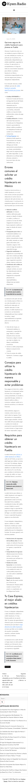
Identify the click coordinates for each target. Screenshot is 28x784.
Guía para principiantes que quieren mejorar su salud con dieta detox (13, 766)
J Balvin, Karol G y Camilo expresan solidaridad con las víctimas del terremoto (12, 749)
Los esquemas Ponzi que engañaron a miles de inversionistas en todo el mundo (12, 711)
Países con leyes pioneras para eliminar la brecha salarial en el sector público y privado (13, 755)
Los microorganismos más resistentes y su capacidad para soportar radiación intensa (11, 716)
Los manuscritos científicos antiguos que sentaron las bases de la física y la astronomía (13, 771)
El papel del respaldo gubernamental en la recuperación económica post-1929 (11, 744)
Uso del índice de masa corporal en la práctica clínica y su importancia (13, 738)
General (7, 666)
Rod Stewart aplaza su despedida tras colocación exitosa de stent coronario (13, 760)
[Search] (2, 701)
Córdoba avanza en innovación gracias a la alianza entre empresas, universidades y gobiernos (13, 727)
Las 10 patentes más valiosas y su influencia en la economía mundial (13, 722)
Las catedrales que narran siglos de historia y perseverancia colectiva (12, 733)
